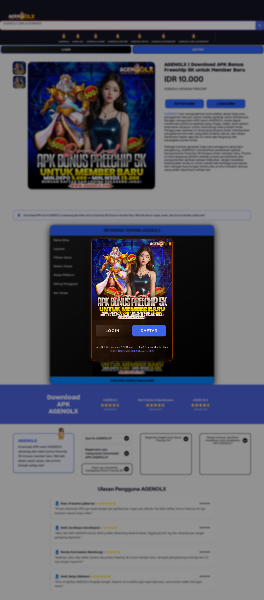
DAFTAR (149, 331)
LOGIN (112, 331)
